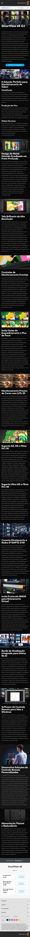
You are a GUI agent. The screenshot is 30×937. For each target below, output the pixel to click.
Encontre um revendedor (15, 65)
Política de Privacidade (22, 929)
